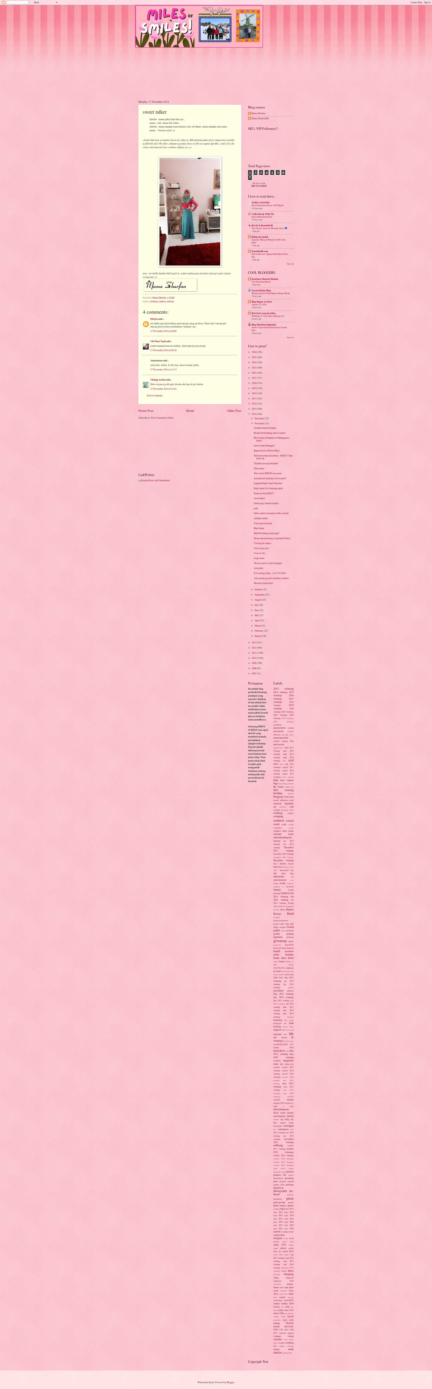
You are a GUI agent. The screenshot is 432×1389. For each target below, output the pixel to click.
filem (282, 909)
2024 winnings (288, 718)
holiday (289, 954)
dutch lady (287, 873)
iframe (291, 964)
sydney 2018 (287, 1303)
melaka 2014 (278, 1103)
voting (291, 1336)
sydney (276, 1303)
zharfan (170, 301)
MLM (275, 1112)
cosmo (291, 827)
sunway (291, 1297)
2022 (254, 372)
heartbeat (289, 951)
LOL (292, 1044)
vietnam (277, 1336)
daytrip (276, 840)
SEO (280, 1251)
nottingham (283, 1129)
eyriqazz (276, 886)
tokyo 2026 (278, 1313)
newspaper (277, 1126)
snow (282, 1287)
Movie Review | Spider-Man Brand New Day (270, 255)
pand (283, 1171)
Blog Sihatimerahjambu (264, 324)
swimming (277, 1300)
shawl (284, 1270)
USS (275, 1329)
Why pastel (259, 468)
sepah (286, 1254)
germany (290, 937)
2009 (254, 663)
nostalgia (289, 1126)
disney (280, 866)
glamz (291, 941)
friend (290, 927)
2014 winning (280, 692)
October (259, 589)
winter (276, 1349)
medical (291, 1096)
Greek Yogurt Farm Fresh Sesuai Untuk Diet (269, 329)
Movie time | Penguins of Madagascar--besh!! (272, 439)
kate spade (289, 1020)
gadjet (276, 930)
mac (287, 1051)
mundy (276, 1119)
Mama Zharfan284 (260, 118)
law (284, 1029)
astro (281, 764)
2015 (254, 408)
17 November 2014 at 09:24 (163, 350)
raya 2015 (278, 1215)
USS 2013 (283, 1329)
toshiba (276, 1316)
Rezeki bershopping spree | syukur (270, 432)
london (276, 1047)
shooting (276, 1274)
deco (275, 863)
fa (283, 886)
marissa (285, 1077)
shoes (291, 1270)
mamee (276, 1067)
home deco (279, 958)
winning (290, 1346)
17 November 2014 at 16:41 (163, 388)
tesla (287, 1306)
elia (292, 876)
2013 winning (283, 688)
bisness (291, 793)
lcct (288, 1030)
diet (275, 866)
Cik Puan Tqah (158, 341)
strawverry (283, 1294)
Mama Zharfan (258, 113)
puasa (276, 1205)
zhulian (285, 1352)
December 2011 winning (283, 849)
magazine (288, 1060)
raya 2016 (289, 1215)
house (282, 961)
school (283, 1248)
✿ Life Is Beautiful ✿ (262, 225)
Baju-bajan (259, 528)
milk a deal (283, 1106)
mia (292, 1103)
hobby (276, 954)
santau (291, 1245)
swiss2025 (289, 1300)
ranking (276, 1209)
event (282, 883)
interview (290, 971)
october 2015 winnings (283, 1162)
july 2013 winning (281, 1000)
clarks (291, 810)
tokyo (281, 1310)
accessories (279, 728)
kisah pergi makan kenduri (266, 503)
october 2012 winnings (283, 1150)
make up (278, 1063)
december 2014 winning (283, 853)
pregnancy (277, 1198)
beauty (281, 786)
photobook (278, 1187)
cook (284, 824)
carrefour (283, 806)
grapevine (277, 945)
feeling (291, 903)
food (290, 913)
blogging (278, 796)
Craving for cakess (262, 543)
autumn (291, 777)
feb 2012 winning (283, 898)
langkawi (277, 1029)
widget (282, 1346)
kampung (277, 1019)
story (275, 1293)
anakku (276, 741)
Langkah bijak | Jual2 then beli (268, 483)
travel (290, 1316)
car (274, 806)
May (257, 615)
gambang (290, 930)
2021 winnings (287, 711)
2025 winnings (283, 721)
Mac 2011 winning (283, 1052)
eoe (292, 880)
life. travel (280, 1037)
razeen (276, 1231)
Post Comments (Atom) (162, 417)
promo (291, 1202)
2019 (254, 388)
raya (282, 1208)
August (258, 599)
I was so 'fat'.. (260, 553)
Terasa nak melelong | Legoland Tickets (272, 538)
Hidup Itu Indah (260, 237)
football (276, 917)
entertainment (279, 879)
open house (279, 1168)
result (291, 1238)
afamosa (277, 734)
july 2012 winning (283, 997)
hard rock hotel (279, 948)
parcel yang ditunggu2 (264, 445)
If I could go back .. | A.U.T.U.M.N (270, 573)
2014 (254, 414)
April (257, 620)
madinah (277, 1060)
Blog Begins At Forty (262, 301)
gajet (283, 930)
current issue (283, 834)
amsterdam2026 (280, 737)
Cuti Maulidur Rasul (261, 281)
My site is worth (259, 183)
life (291, 1033)
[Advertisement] (216, 71)
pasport (291, 1181)
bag (275, 783)
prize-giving (279, 1202)
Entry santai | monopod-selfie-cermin (271, 513)
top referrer (289, 1313)
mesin (287, 1103)
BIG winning (283, 790)
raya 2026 (289, 1228)
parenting (289, 1178)
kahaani (291, 1017)
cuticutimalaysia (282, 837)
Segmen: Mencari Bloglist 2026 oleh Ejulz (268, 241)
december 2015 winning (283, 857)
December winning (283, 860)
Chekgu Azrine (158, 379)
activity (291, 727)
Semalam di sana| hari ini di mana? (270, 478)
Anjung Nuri (288, 741)
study (291, 1293)
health (276, 951)
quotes (291, 1205)
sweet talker (259, 498)
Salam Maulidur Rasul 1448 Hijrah (268, 205)
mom (282, 1112)
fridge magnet (279, 927)
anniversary (278, 744)
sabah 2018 (288, 1241)
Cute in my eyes (261, 548)
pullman (283, 1205)
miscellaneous (281, 1109)
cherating (284, 810)
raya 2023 (278, 1228)
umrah (276, 1326)
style (275, 1297)
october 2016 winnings (283, 1165)
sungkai (282, 1297)
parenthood (278, 1178)
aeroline (290, 731)
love (292, 1047)
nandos (283, 1122)
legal (292, 1030)
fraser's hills (278, 923)
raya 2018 (289, 1218)
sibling (276, 1277)
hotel (291, 958)
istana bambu (278, 974)
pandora (290, 1171)
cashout (276, 809)
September (260, 594)
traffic (283, 1316)
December (260, 418)
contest (278, 820)
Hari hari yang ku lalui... (264, 313)
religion (277, 1238)
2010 (254, 657)
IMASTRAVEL (279, 968)
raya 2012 (289, 1208)
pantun (291, 1175)
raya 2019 (278, 1221)
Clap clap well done (263, 523)
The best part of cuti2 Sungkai (268, 563)
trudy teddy (288, 1319)
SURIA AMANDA (261, 202)
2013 (254, 642)
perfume (290, 1184)
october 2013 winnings (283, 1155)
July (257, 604)
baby (276, 780)
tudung (276, 1323)
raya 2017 (278, 1218)
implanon (290, 967)
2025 (254, 357)
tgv (292, 1306)
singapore (290, 1277)
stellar (291, 1290)
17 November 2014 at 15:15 (163, 369)
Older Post (234, 410)
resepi (286, 1238)
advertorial (278, 731)
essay (275, 883)
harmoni (290, 948)
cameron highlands (283, 803)
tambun (276, 1306)
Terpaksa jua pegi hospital (266, 463)
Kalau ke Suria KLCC (264, 493)
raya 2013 (278, 1212)
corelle (291, 824)
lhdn (285, 1034)
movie (290, 1116)
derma (283, 863)
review (276, 1241)
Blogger (230, 1382)
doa (292, 870)
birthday (278, 793)
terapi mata (259, 558)
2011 (254, 652)
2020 (254, 383)
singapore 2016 (283, 1280)
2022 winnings (280, 715)
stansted (283, 1290)
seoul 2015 (288, 1251)
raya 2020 (289, 1221)
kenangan (277, 1023)
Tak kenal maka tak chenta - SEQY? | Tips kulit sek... (273, 457)
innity (283, 971)
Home (190, 410)
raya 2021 (278, 1225)
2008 (254, 668)
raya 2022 (289, 1225)
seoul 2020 (278, 1254)
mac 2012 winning (283, 1055)
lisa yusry (290, 1041)
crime (291, 830)
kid (285, 1023)
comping (278, 816)
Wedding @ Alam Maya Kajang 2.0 (268, 315)
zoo (290, 1352)
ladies (291, 1026)
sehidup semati (261, 518)
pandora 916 (279, 1174)
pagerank (277, 1171)
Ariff (291, 760)
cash (292, 806)
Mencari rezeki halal (263, 583)
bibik (288, 787)
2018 (254, 393)
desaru (291, 863)
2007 (254, 673)
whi (274, 1346)
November (260, 423)
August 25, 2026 (259, 304)
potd (256, 508)
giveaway (280, 940)
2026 (254, 352)
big (292, 787)
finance (290, 909)
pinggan (290, 1194)
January (258, 635)
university (289, 1326)
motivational (279, 1116)
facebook (290, 886)
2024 (254, 362)
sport (291, 1287)
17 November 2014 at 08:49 (163, 331)
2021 (254, 377)
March (258, 625)
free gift (289, 923)
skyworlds (277, 1284)
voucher (277, 1339)
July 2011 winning (283, 993)
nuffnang (278, 1145)
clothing (154, 301)
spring (275, 1290)
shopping (289, 1274)
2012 (254, 647)
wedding (290, 1342)
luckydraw (279, 1050)
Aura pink (258, 568)
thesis (275, 1310)
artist (275, 763)
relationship (279, 1234)
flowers (277, 914)
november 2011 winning (283, 1140)
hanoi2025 (289, 944)
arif (284, 760)
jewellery (278, 990)
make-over (289, 1064)
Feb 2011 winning (283, 894)
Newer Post (145, 410)
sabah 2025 (279, 1244)
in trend (277, 971)
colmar (291, 813)
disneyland (284, 870)
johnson (290, 990)
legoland (277, 1034)
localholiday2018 (280, 1044)
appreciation (278, 747)
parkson (282, 1181)
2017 (254, 398)
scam (275, 1248)
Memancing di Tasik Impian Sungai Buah (271, 293)
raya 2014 (289, 1212)
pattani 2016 (278, 1184)
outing (291, 1168)
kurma (285, 1026)
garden (276, 933)
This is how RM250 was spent (267, 473)
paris (275, 1181)
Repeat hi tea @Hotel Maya (266, 450)
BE (274, 786)
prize (290, 1198)
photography (280, 1191)
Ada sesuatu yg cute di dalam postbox (271, 578)
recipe (291, 1231)
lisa (284, 1041)
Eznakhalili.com (260, 251)
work (291, 1349)
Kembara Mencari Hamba (265, 279)
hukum (288, 961)
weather (281, 1342)
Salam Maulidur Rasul (262, 216)
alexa (292, 734)
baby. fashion (287, 780)
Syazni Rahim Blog (261, 290)
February (259, 630)
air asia (285, 734)
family (277, 889)
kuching (277, 1026)
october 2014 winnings (283, 1158)
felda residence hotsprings (283, 906)
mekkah (276, 1099)
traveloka (277, 1320)
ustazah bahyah (286, 1333)
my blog (284, 1119)
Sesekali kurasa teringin (265, 427)
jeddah (291, 987)
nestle (291, 1122)
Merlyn (154, 319)
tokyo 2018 (289, 1310)
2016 (254, 403)
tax (282, 1306)
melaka (290, 1099)
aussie (284, 777)
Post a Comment (154, 395)
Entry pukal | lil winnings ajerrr (268, 488)
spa (286, 1287)
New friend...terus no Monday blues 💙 (269, 228)
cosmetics (277, 827)
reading (284, 1231)
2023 (254, 367)
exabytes (290, 883)
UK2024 (290, 1323)
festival (276, 909)
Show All (290, 264)
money (290, 1112)
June (257, 610)
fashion (162, 301)
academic (277, 724)
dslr (275, 873)
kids (291, 1023)
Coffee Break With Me (263, 214)
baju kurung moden (286, 783)
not (274, 1129)
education (278, 876)
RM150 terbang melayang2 (266, 533)
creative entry (280, 830)
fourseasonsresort (280, 920)
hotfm (275, 961)
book (286, 796)
